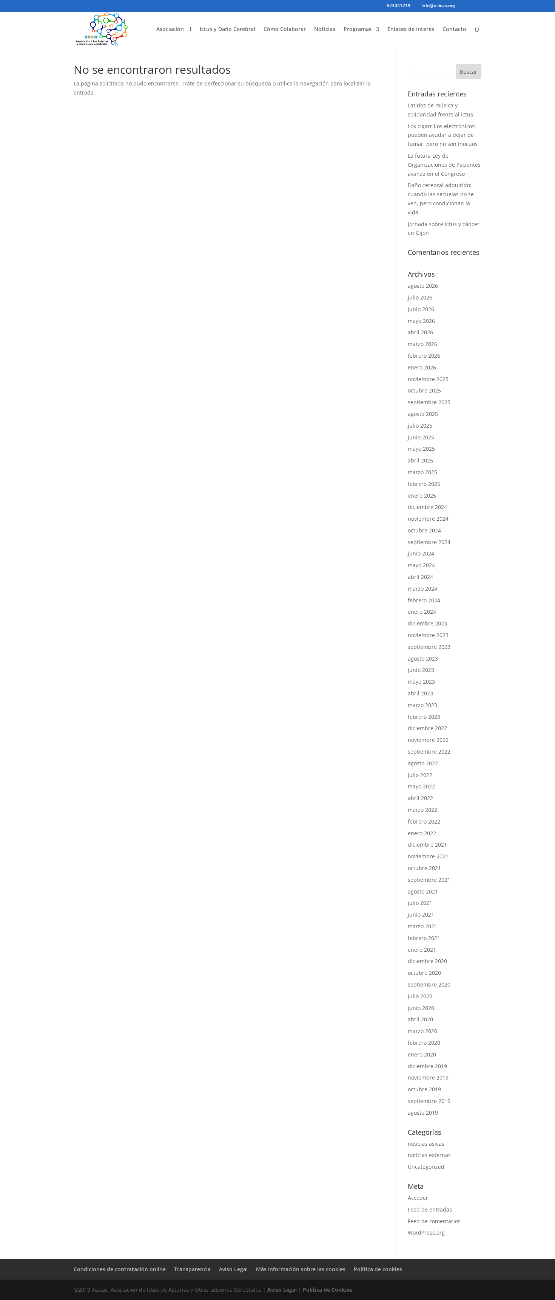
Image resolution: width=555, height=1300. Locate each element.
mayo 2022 (421, 786)
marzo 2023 (422, 705)
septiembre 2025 (429, 402)
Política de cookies (378, 1269)
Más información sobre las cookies (300, 1269)
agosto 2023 (423, 658)
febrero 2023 (424, 716)
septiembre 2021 (429, 879)
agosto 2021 (423, 891)
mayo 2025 (421, 448)
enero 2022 (422, 833)
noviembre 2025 (428, 379)
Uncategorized (426, 1166)
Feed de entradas (430, 1209)
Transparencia (192, 1269)
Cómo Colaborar (285, 29)
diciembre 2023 (427, 623)
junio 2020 (421, 1007)
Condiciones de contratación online (120, 1269)
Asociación (170, 29)
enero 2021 (422, 949)
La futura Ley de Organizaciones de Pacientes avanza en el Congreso (444, 164)
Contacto (454, 29)
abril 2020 (420, 1019)
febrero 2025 (424, 483)
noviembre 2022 (428, 739)
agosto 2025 (423, 413)
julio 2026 (420, 297)
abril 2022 (420, 798)
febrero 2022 (424, 821)
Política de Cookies (327, 1289)
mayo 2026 (421, 320)
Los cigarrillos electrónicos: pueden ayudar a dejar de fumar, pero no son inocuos (443, 135)
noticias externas (429, 1155)
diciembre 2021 (427, 844)
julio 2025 (420, 425)
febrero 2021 (424, 938)
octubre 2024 (424, 530)
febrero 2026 (424, 355)
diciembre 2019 (427, 1066)
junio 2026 (421, 309)
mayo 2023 (421, 681)
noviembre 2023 (428, 635)
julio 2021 (420, 902)
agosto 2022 (423, 763)
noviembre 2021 (428, 856)
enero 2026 (422, 367)
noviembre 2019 (428, 1077)
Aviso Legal (233, 1269)
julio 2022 (420, 775)
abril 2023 (420, 693)
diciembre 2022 (427, 728)
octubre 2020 (424, 972)
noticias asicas (426, 1143)
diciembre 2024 (427, 506)
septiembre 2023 (429, 646)
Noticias (324, 29)
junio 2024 (421, 553)
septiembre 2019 (429, 1101)
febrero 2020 (424, 1042)
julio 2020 (420, 996)
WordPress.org (426, 1232)
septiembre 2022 (429, 751)
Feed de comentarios (434, 1221)
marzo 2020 (422, 1031)
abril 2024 (420, 576)
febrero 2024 (424, 600)
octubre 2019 (424, 1089)
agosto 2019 (423, 1112)
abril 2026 (420, 332)
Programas (358, 29)
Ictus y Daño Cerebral (227, 29)
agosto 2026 (423, 285)
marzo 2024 (422, 588)
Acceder (418, 1197)
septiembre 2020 (429, 984)
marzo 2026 (422, 343)
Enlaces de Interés (410, 29)
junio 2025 (421, 437)
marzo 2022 (422, 809)
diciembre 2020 (427, 961)
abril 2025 (420, 460)
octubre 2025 (424, 390)
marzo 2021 (422, 926)
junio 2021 (421, 914)
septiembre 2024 (429, 542)
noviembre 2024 (428, 518)
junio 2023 (421, 669)
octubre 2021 (424, 868)
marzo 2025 (422, 472)
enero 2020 (422, 1054)
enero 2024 (422, 611)
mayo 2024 (421, 565)
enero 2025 (422, 495)
